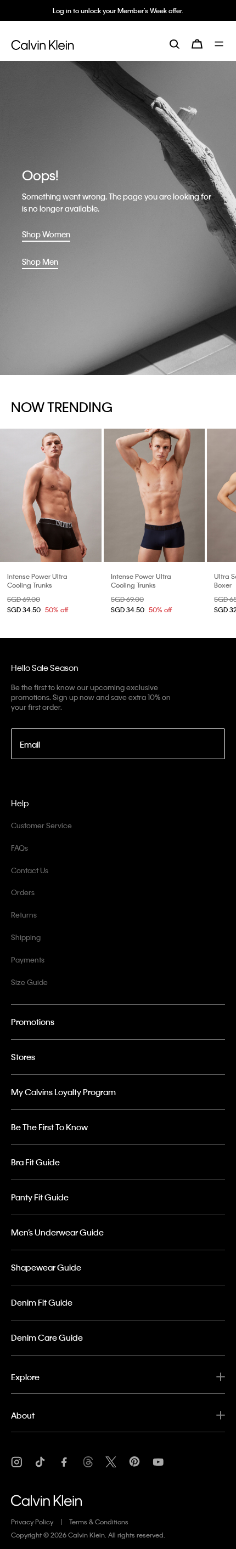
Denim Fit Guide (41, 1302)
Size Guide (29, 982)
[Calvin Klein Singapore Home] (42, 43)
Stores (23, 1056)
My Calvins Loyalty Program (63, 1091)
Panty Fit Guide (40, 1197)
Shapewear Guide (46, 1267)
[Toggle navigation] (220, 44)
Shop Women (46, 234)
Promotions (32, 1021)
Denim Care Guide (47, 1337)
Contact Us (29, 870)
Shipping (26, 937)
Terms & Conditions (98, 1521)
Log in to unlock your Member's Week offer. (118, 10)
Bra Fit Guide (35, 1162)
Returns (24, 914)
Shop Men (40, 261)
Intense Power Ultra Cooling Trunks (37, 580)
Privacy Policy (32, 1521)
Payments (27, 959)
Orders (23, 892)
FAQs (19, 847)
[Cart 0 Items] (197, 43)
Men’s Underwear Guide (57, 1232)
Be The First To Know (49, 1126)
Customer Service (41, 825)
